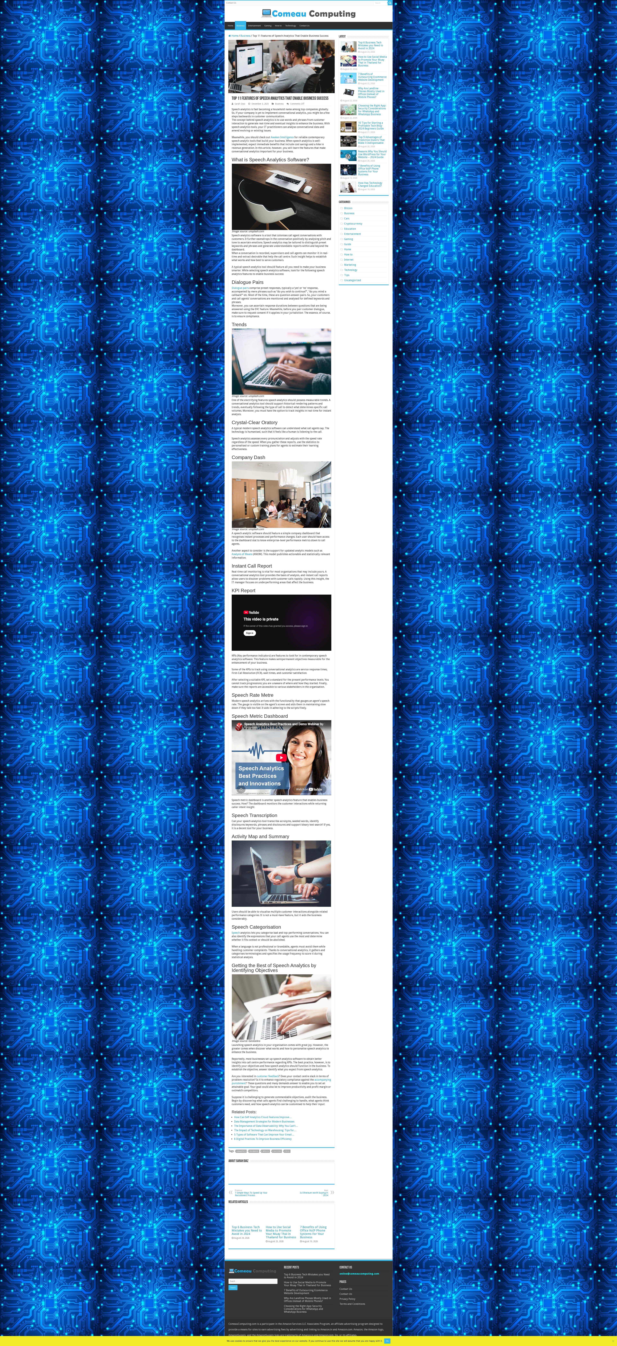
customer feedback (268, 1076)
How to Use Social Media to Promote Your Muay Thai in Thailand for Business (281, 1232)
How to (278, 25)
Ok (387, 1341)
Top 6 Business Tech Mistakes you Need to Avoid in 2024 (247, 1230)
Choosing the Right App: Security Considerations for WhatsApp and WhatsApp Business (372, 110)
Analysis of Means (242, 554)
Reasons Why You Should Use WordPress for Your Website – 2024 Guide (372, 154)
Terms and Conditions (352, 1303)
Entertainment (254, 25)
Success (277, 1151)
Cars (346, 218)
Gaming (268, 25)
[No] (613, 1341)
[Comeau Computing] (308, 13)
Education (350, 228)
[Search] (390, 2)
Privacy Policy (347, 1298)
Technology (290, 25)
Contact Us (231, 3)
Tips (346, 275)
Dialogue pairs (240, 287)
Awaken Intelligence (282, 137)
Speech (236, 932)
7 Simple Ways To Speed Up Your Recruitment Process (251, 1193)
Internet (348, 259)
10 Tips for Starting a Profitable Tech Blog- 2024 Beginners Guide (371, 125)
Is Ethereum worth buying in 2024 (314, 1193)
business (254, 1151)
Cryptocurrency (353, 223)
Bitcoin (348, 208)
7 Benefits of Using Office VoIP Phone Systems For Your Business (313, 1232)
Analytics (241, 1151)
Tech (287, 1151)
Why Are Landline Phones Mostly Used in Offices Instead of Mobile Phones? (371, 93)
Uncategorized (352, 280)
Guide (347, 244)
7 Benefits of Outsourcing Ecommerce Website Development (372, 77)
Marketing (350, 264)
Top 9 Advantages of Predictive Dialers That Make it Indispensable (371, 140)
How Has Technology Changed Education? (370, 184)
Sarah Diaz (240, 103)
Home (230, 25)
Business (241, 25)
